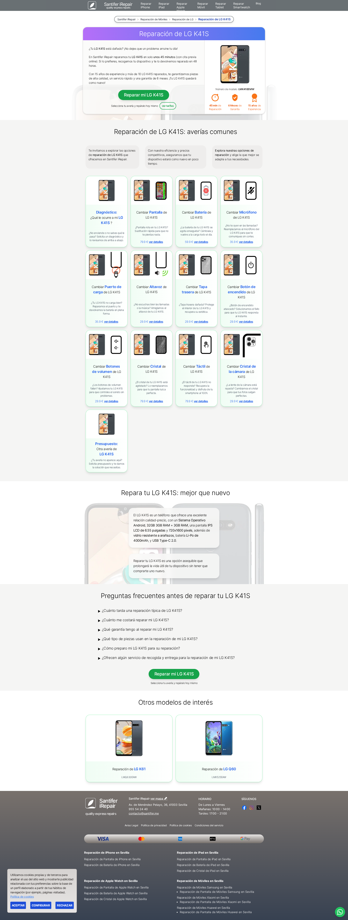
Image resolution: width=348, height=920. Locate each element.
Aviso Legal (131, 825)
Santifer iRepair (126, 19)
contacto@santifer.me (144, 813)
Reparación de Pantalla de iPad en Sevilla (204, 859)
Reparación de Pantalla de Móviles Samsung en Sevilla (217, 892)
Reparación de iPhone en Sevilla (106, 852)
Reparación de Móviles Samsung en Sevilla (204, 887)
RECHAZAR (64, 905)
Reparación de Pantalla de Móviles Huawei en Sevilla (216, 912)
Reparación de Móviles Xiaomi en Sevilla (203, 897)
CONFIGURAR (41, 905)
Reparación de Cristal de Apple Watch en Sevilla (115, 899)
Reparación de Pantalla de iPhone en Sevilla (112, 859)
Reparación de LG (182, 19)
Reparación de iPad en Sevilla (197, 852)
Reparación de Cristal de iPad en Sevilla (203, 871)
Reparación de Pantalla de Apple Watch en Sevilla (116, 887)
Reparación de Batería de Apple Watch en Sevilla (115, 893)
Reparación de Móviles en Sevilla (200, 881)
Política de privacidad (154, 825)
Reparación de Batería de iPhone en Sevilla (111, 865)
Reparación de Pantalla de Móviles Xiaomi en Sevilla (215, 902)
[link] (151, 211)
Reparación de (129, 769)
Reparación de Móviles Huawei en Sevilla (203, 907)
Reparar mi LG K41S (143, 95)
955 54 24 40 (138, 809)
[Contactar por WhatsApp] (340, 912)
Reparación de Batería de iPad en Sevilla (203, 865)
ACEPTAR (18, 905)
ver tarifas (168, 105)
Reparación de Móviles (153, 19)
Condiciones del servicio (209, 825)
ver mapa (158, 798)
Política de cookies (181, 825)
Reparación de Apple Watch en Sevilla (111, 881)
